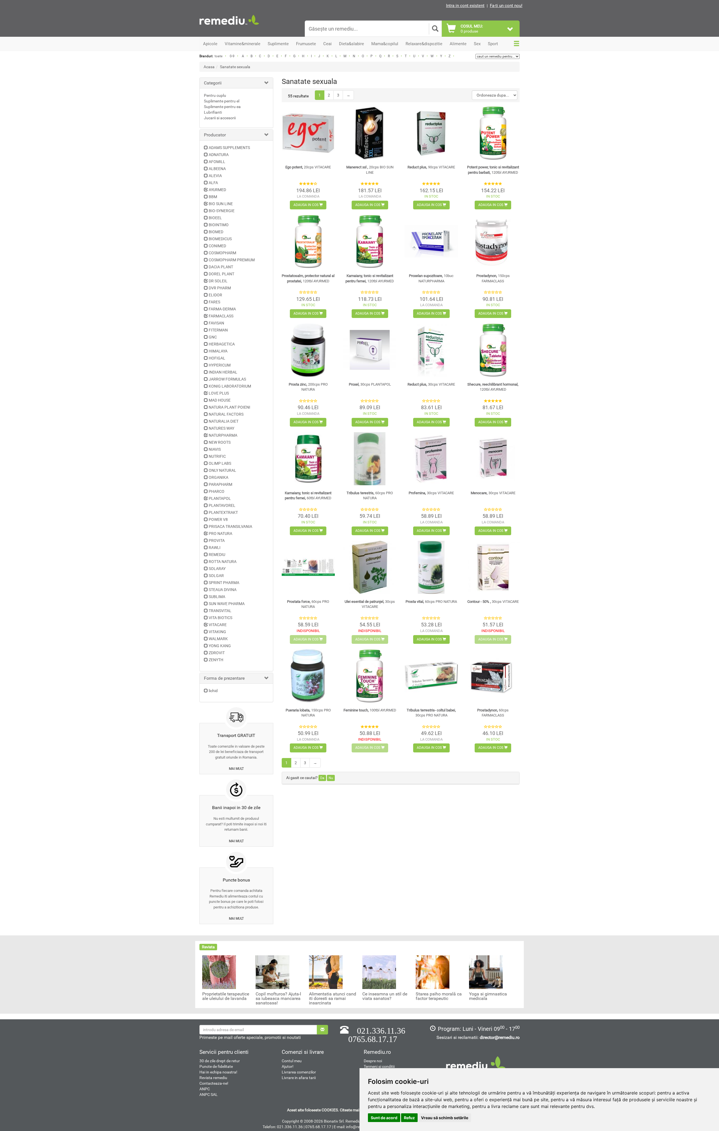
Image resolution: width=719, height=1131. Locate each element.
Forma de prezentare (224, 678)
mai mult (236, 769)
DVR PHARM (220, 288)
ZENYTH (216, 660)
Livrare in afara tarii (299, 1077)
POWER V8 (218, 519)
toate (218, 56)
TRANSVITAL (220, 610)
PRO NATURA (220, 533)
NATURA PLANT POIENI (229, 407)
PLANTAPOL (220, 498)
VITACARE (218, 624)
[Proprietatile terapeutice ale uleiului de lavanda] (219, 972)
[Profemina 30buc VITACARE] (431, 458)
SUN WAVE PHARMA (227, 603)
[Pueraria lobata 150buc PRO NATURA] (308, 675)
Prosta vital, (431, 601)
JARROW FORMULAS (227, 379)
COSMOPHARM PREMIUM (232, 260)
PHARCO (216, 491)
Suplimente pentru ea (222, 106)
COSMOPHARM (222, 253)
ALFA (213, 182)
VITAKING (217, 631)
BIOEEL (215, 218)
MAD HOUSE (220, 400)
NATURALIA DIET (223, 421)
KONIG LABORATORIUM (230, 386)
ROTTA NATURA (222, 561)
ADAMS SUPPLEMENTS (229, 147)
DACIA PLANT (221, 267)
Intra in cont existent (465, 5)
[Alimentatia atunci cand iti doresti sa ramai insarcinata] (326, 972)
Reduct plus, (431, 167)
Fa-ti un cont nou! (506, 5)
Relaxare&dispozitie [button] (424, 43)
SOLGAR (216, 575)
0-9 (232, 56)
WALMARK (218, 639)
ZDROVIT (217, 653)
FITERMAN (218, 330)
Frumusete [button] (306, 43)
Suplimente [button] (278, 43)
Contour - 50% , (493, 601)
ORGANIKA (218, 477)
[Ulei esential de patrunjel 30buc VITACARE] (369, 567)
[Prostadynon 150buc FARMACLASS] (493, 241)
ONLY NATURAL (222, 470)
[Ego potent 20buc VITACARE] (308, 132)
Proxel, (370, 384)
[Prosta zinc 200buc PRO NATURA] (308, 350)
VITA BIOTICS (220, 617)
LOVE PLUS (219, 393)
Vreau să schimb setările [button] (444, 1117)
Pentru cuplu (215, 95)
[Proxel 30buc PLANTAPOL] (369, 350)
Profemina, (431, 493)
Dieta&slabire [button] (351, 43)
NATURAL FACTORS (226, 414)
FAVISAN (216, 323)
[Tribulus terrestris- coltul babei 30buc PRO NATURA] (431, 675)
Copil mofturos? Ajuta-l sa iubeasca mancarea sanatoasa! (278, 998)
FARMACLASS (221, 316)
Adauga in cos (306, 205)
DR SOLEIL (218, 281)
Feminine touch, (369, 710)
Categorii (213, 83)
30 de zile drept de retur (219, 1061)
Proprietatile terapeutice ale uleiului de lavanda (225, 996)
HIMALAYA (218, 351)
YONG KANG (220, 646)
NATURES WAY (221, 428)
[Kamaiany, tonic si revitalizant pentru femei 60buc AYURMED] (308, 458)
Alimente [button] (458, 43)
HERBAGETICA (222, 344)
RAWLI (214, 547)
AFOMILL (217, 161)
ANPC (204, 1089)
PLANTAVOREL (222, 505)
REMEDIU (217, 554)
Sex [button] (477, 43)
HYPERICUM (220, 365)
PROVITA (217, 540)
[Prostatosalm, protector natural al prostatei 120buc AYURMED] (308, 241)
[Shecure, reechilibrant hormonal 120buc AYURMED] (493, 350)
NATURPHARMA (223, 435)
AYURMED (217, 189)
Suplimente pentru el (221, 101)
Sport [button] (493, 43)
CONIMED (217, 246)
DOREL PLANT (221, 274)
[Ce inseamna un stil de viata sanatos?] (379, 972)
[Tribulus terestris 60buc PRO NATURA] (369, 458)
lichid (213, 690)
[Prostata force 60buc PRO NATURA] (308, 567)
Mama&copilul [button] (384, 43)
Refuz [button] (409, 1117)
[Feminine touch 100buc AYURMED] (369, 675)
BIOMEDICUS (220, 239)
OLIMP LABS (220, 463)
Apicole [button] (210, 43)
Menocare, (493, 493)
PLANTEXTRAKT (223, 512)
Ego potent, (308, 167)
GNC (213, 337)
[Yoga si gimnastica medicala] (486, 972)
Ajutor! (287, 1066)
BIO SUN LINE (221, 204)
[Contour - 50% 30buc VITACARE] (493, 567)
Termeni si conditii (379, 1066)
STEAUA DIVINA (222, 589)
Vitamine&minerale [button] (242, 43)
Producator (215, 135)
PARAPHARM (220, 484)
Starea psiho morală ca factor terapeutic (439, 996)
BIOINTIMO (219, 225)
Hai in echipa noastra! (218, 1072)
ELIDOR (215, 295)
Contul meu (292, 1061)
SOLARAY (217, 568)
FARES (214, 302)
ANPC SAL (208, 1094)
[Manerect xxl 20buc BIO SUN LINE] (369, 132)
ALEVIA (215, 175)
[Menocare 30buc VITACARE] (493, 458)
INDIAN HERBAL (223, 372)
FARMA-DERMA (222, 309)
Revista (208, 947)
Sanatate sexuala (235, 67)
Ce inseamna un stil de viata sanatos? (384, 996)
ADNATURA (219, 154)
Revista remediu (213, 1077)
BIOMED (216, 232)
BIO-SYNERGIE (222, 211)
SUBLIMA (217, 596)
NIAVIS (215, 449)
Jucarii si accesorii (220, 118)
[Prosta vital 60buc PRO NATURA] (431, 567)
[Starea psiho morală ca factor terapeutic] (432, 972)
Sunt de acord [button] (384, 1117)
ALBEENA (217, 168)
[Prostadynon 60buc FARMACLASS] (493, 675)
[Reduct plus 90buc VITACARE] (431, 132)
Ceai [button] (327, 43)
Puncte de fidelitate (216, 1066)
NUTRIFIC (217, 456)
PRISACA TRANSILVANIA (230, 526)
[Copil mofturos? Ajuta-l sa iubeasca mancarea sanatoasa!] (272, 972)
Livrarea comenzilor (299, 1072)
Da (322, 778)
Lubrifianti (213, 112)
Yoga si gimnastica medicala (488, 996)
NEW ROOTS (220, 442)
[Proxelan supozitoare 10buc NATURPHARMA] (431, 241)
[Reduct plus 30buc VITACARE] (431, 350)
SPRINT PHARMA (224, 582)
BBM (213, 196)
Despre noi (373, 1061)
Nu (331, 778)
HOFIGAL (217, 358)
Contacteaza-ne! (213, 1083)
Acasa (209, 67)
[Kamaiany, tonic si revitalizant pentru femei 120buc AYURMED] (369, 241)
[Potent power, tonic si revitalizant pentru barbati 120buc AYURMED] (493, 132)
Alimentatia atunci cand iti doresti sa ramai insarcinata (332, 998)
